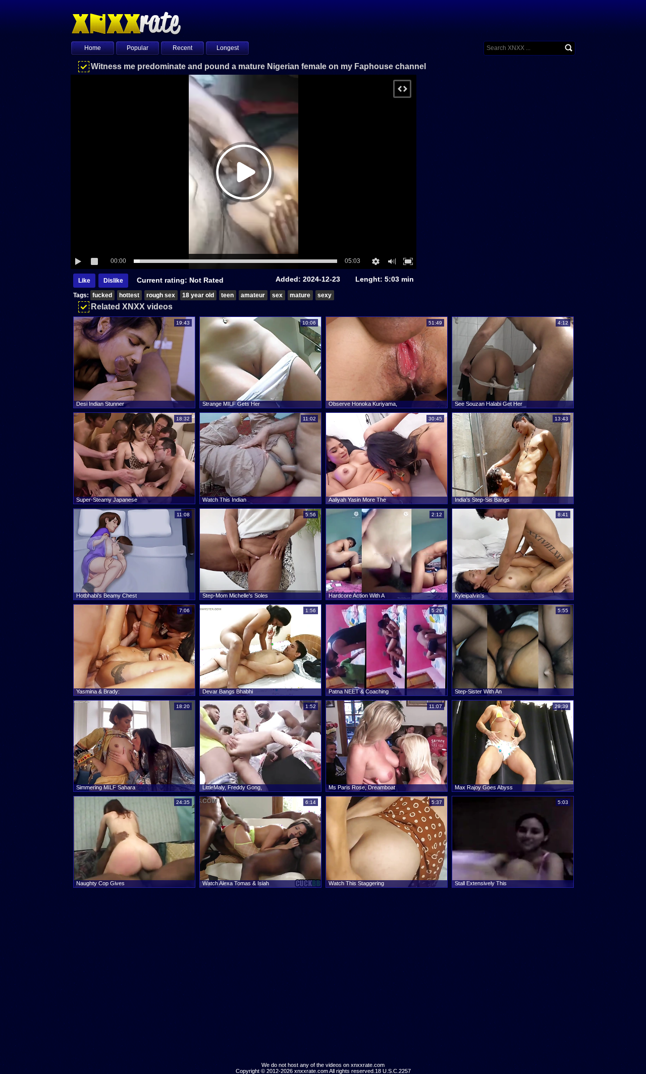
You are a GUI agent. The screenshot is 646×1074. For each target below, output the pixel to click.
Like (84, 280)
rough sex (160, 295)
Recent (182, 47)
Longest (228, 47)
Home (92, 47)
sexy (324, 295)
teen (227, 295)
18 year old (198, 295)
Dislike (113, 280)
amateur (253, 295)
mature (300, 295)
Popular (137, 47)
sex (277, 295)
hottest (129, 295)
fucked (102, 295)
